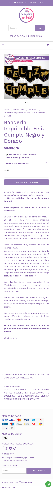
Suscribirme (39, 470)
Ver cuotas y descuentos (17, 163)
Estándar (33, 109)
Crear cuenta (17, 36)
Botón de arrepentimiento (15, 460)
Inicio (7, 109)
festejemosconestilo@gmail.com (19, 458)
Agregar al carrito (26, 182)
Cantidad (7, 170)
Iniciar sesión (35, 36)
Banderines (19, 109)
